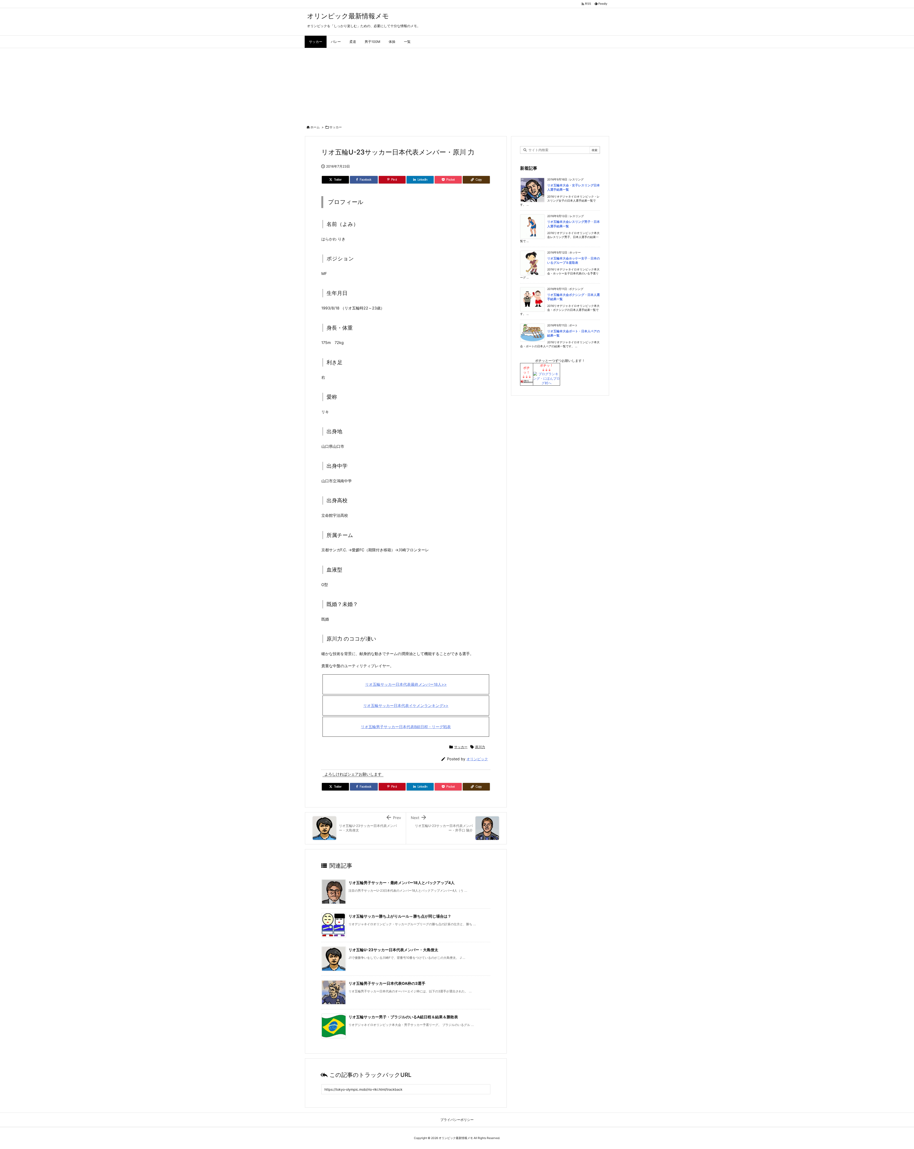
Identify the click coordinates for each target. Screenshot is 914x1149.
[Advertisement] (457, 83)
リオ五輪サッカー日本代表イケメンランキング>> (405, 705)
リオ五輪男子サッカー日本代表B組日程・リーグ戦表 (406, 726)
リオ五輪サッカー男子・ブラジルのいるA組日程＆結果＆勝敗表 (403, 1017)
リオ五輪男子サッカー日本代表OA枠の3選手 (386, 983)
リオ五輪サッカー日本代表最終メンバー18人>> (406, 684)
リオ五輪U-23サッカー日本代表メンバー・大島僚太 (393, 949)
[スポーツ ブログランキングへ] (526, 381)
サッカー (335, 127)
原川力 (480, 747)
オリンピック (477, 759)
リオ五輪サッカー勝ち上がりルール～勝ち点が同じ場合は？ (399, 916)
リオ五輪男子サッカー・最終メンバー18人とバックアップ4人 (401, 882)
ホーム (315, 127)
